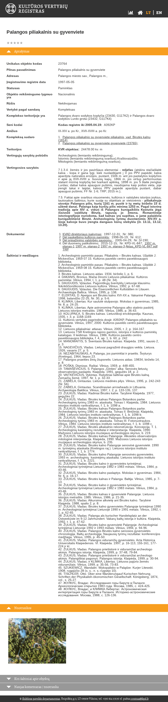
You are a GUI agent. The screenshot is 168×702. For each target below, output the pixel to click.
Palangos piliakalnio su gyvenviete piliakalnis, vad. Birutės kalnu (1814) (104, 138)
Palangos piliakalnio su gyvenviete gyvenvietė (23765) (100, 143)
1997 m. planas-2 (87, 246)
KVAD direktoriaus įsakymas (82, 234)
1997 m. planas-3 (113, 246)
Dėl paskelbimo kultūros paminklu (86, 237)
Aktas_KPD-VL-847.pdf (142, 246)
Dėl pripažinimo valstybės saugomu (87, 240)
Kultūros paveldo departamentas (41, 698)
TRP (66, 249)
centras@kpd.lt (139, 698)
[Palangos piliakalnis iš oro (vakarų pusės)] (37, 643)
